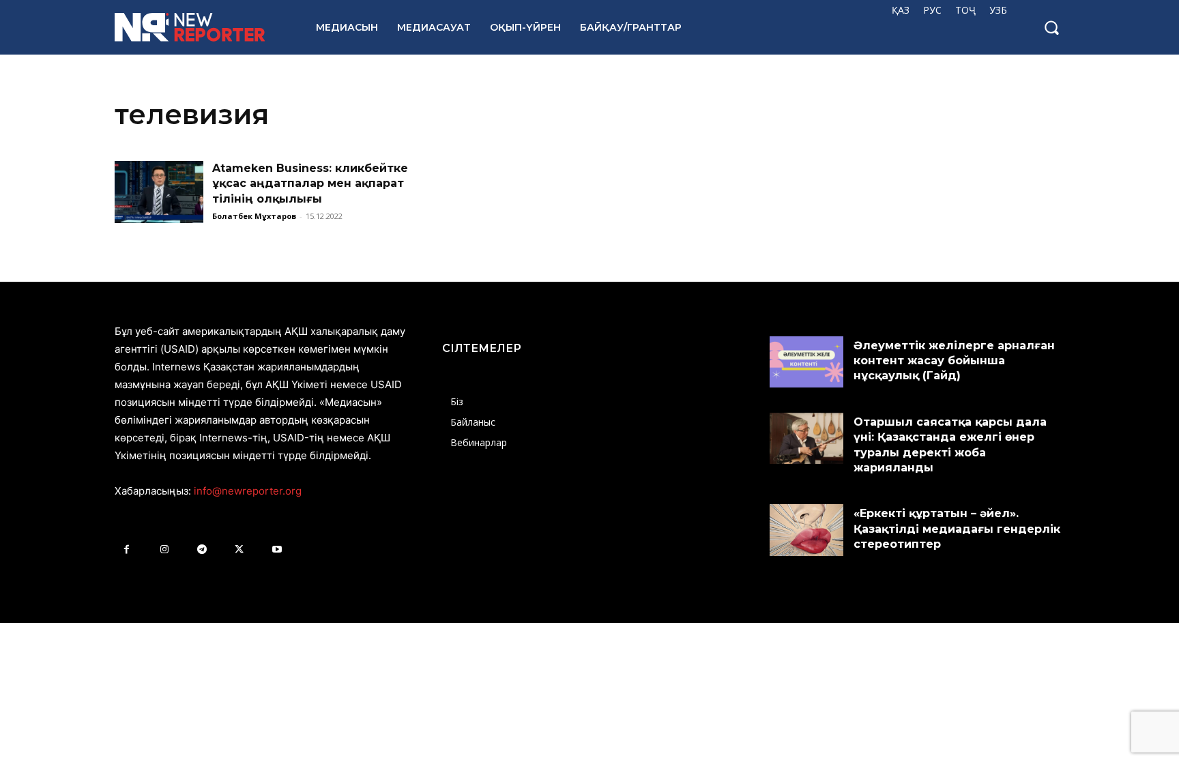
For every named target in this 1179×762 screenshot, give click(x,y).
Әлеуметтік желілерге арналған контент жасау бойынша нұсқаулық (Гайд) (954, 361)
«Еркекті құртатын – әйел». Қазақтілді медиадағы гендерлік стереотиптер (957, 529)
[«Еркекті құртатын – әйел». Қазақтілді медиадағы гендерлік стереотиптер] (806, 530)
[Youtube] (277, 549)
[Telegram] (202, 549)
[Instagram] (164, 549)
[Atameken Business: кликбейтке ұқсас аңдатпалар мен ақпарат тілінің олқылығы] (159, 192)
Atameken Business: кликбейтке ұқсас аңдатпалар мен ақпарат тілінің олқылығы (310, 183)
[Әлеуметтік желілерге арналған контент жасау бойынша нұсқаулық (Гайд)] (806, 362)
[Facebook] (127, 549)
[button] (1051, 27)
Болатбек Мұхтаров (254, 216)
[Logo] (200, 27)
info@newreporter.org (248, 490)
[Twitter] (239, 549)
